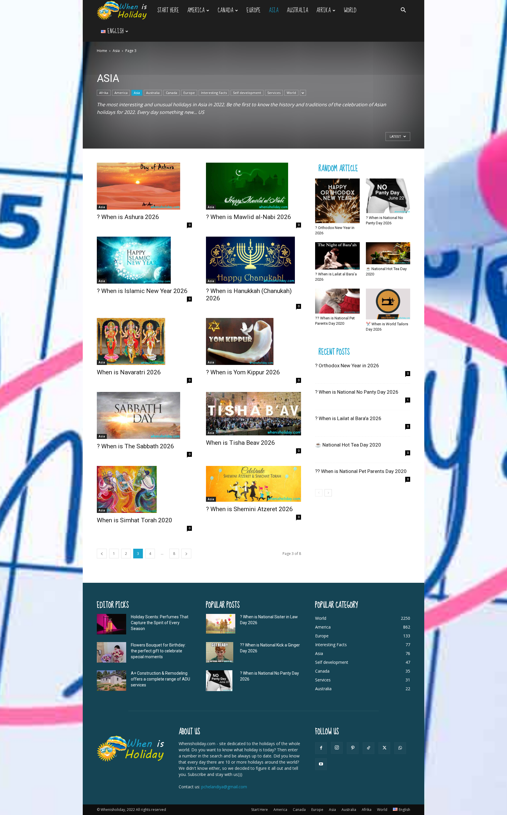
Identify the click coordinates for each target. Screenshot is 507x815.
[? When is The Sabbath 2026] (144, 415)
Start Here (168, 10)
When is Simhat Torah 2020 (134, 520)
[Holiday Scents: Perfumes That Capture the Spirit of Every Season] (111, 624)
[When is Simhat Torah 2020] (144, 489)
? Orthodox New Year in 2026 (347, 365)
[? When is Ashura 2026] (144, 186)
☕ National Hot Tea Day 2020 (348, 445)
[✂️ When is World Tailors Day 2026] (388, 304)
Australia (297, 10)
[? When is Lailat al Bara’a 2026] (337, 256)
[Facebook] (321, 748)
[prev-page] (102, 553)
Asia (273, 10)
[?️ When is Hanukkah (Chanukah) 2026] (253, 260)
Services (273, 92)
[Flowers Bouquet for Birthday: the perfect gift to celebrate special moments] (111, 652)
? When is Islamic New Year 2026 (142, 290)
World (350, 10)
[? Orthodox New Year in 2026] (337, 201)
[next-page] (186, 553)
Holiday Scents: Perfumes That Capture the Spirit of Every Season (159, 622)
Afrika (323, 10)
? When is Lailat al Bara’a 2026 (348, 418)
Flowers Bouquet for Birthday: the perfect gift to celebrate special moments (158, 651)
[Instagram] (337, 748)
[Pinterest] (353, 748)
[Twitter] (384, 748)
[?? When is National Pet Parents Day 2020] (337, 301)
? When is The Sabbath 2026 (135, 446)
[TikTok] (368, 748)
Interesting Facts (214, 92)
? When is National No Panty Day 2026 (356, 392)
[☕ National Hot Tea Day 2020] (388, 253)
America (196, 10)
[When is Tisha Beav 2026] (253, 413)
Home (102, 50)
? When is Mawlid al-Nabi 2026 (248, 216)
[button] (403, 11)
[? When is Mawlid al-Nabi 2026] (253, 186)
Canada (225, 10)
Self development (247, 92)
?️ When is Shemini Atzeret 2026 (249, 509)
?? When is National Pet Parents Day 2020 (361, 471)
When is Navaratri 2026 (129, 372)
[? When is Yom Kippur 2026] (253, 341)
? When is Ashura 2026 (128, 216)
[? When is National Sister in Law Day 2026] (220, 624)
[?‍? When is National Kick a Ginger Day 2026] (219, 652)
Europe (253, 10)
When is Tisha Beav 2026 (240, 442)
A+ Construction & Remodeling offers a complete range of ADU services (160, 679)
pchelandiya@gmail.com (224, 786)
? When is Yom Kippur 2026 (243, 372)
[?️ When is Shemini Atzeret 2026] (253, 484)
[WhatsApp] (400, 748)
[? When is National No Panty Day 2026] (388, 196)
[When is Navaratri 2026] (144, 341)
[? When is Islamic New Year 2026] (144, 260)
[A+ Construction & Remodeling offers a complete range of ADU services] (111, 680)
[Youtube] (321, 764)
